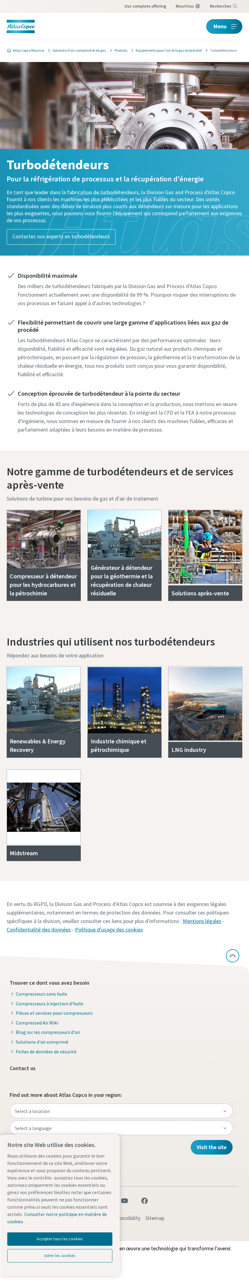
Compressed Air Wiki (37, 1023)
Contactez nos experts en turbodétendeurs (61, 236)
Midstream (24, 853)
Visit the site (212, 1147)
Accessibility (126, 1217)
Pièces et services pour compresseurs (54, 1013)
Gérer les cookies (59, 1255)
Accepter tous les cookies (60, 1238)
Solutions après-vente (200, 593)
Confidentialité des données (39, 929)
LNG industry (189, 749)
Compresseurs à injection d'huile (49, 1003)
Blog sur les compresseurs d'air (48, 1032)
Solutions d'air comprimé (42, 1042)
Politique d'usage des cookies (109, 929)
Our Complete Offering (145, 6)
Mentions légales (202, 921)
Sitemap (154, 1217)
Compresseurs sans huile (41, 994)
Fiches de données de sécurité (46, 1052)
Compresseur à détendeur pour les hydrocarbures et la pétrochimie (43, 584)
